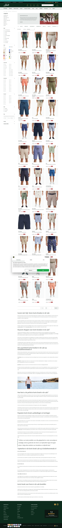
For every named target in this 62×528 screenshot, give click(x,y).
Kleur (4, 106)
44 (5, 88)
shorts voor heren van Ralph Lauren (44, 333)
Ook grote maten (21, 2)
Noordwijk (18, 514)
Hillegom (18, 509)
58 (5, 71)
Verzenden (5, 512)
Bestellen (5, 509)
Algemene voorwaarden (37, 525)
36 (5, 85)
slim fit (6, 111)
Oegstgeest (18, 516)
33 (5, 102)
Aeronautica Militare (7, 31)
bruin (5, 52)
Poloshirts (10, 8)
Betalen (4, 511)
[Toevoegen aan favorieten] (29, 32)
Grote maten (46, 8)
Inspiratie (32, 511)
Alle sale (5, 25)
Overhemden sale (6, 15)
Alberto (6, 34)
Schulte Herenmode (34, 504)
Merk (4, 28)
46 (5, 64)
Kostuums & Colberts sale (7, 20)
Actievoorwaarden (6, 517)
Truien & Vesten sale (6, 17)
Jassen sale (5, 21)
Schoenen (41, 8)
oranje (5, 58)
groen (11, 56)
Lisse (18, 512)
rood (5, 56)
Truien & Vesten (16, 8)
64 (5, 75)
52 (5, 91)
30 (5, 81)
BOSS (57, 333)
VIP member (32, 509)
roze (5, 59)
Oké (43, 270)
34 (5, 84)
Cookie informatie (29, 525)
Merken (54, 8)
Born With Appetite (7, 35)
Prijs (4, 114)
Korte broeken (9, 11)
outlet (30, 338)
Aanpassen (30, 270)
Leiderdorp (18, 511)
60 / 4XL (12, 72)
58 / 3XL (12, 71)
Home (4, 11)
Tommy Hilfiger (51, 333)
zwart (11, 52)
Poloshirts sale (5, 16)
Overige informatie (45, 525)
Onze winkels (19, 504)
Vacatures (32, 514)
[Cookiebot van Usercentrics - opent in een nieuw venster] (45, 257)
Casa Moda (6, 42)
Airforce (6, 32)
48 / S (6, 65)
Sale (50, 8)
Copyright (41, 525)
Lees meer (21, 21)
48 (5, 89)
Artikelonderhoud (6, 519)
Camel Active (6, 41)
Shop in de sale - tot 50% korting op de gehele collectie (31, 0)
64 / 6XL (12, 75)
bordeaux (6, 55)
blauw (11, 49)
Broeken (21, 8)
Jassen (33, 8)
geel (10, 58)
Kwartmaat (5, 78)
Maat (4, 45)
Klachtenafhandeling (6, 516)
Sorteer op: (24, 29)
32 (5, 82)
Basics (37, 8)
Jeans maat (5, 62)
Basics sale (5, 22)
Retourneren (5, 514)
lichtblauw (11, 46)
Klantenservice (6, 504)
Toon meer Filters (6, 123)
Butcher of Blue (7, 38)
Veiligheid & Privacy (24, 525)
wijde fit (6, 108)
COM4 (6, 39)
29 (5, 99)
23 (5, 95)
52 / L (5, 68)
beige (5, 49)
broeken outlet (20, 429)
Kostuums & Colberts (27, 8)
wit (10, 55)
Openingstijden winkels (20, 517)
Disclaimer (33, 525)
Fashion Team (32, 512)
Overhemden (5, 8)
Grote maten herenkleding (34, 506)
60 (5, 72)
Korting (5, 121)
